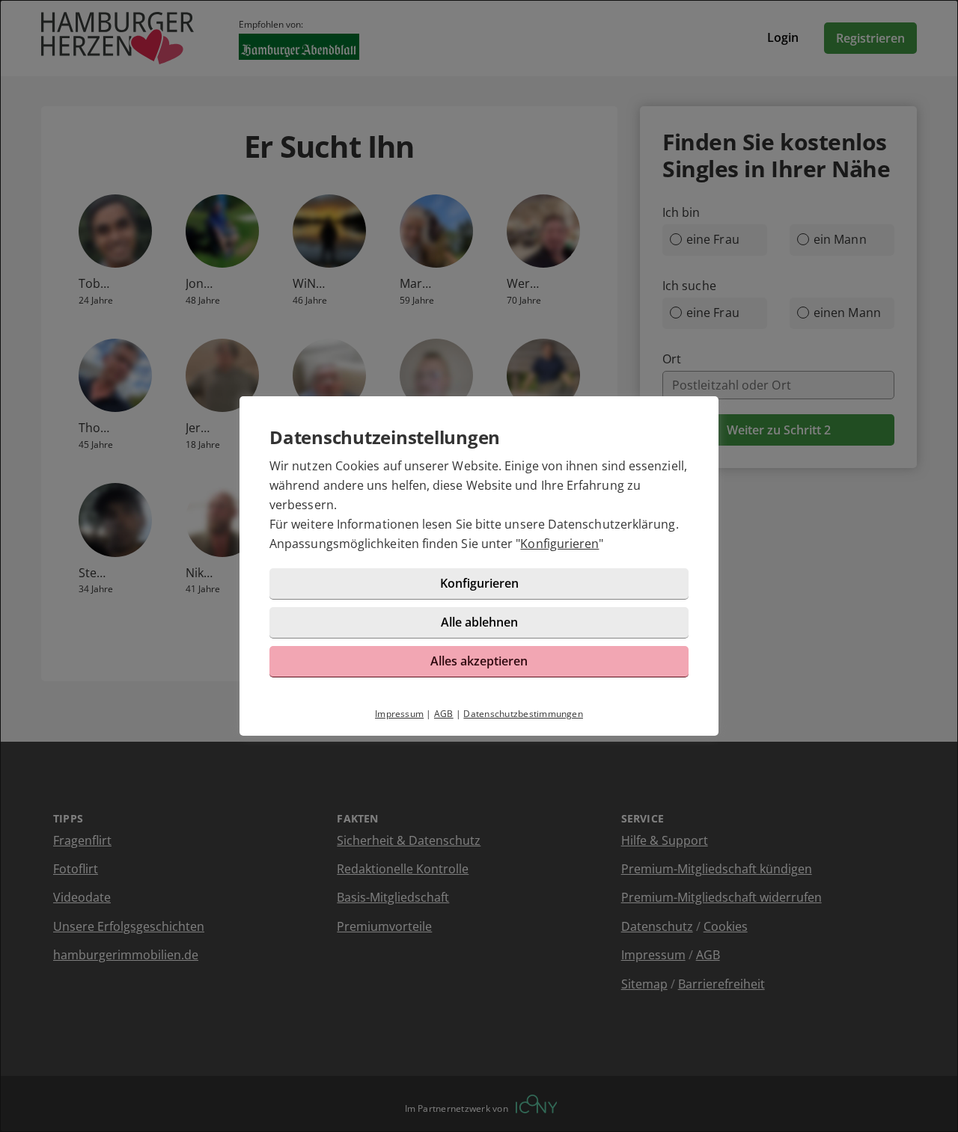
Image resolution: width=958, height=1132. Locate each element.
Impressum (399, 713)
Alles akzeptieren (479, 661)
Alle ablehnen (479, 622)
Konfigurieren (559, 543)
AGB (444, 713)
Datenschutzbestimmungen (523, 713)
